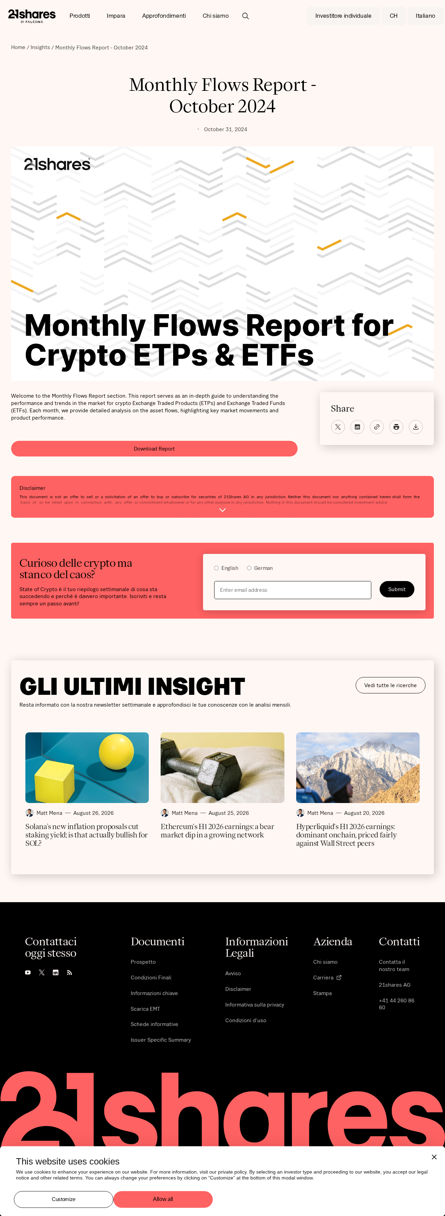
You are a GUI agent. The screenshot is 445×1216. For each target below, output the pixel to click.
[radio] (226, 569)
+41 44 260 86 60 (396, 1004)
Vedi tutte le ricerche (390, 685)
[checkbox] (314, 569)
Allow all (163, 1199)
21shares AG (395, 984)
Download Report (154, 448)
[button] (79, 16)
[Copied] (377, 427)
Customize (63, 1199)
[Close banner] (434, 1156)
